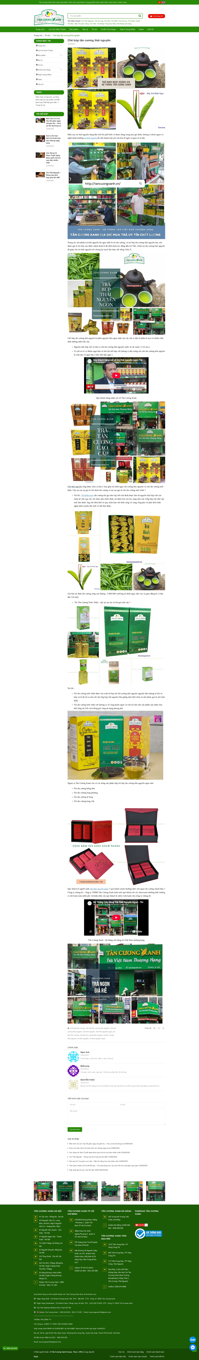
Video (141, 29)
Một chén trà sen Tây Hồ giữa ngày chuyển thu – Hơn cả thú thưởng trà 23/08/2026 (101, 1144)
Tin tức (94, 29)
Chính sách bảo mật (118, 1356)
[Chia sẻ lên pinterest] (163, 1028)
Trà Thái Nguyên (87, 21)
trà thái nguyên (90, 138)
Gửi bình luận (75, 1129)
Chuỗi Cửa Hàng (108, 29)
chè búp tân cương (77, 1028)
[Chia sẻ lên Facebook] (154, 1028)
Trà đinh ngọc (88, 495)
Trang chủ (40, 29)
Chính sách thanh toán (155, 1352)
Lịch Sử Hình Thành (57, 29)
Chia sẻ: (148, 1028)
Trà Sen (107, 21)
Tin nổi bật (42, 114)
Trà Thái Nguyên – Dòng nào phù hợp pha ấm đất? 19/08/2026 (93, 1157)
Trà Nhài (114, 21)
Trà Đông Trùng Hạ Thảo (106, 24)
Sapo (36, 1356)
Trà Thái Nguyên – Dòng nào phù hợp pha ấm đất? (53, 175)
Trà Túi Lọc (123, 21)
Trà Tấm (93, 24)
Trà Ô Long (99, 21)
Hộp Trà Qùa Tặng (82, 24)
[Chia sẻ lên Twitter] (159, 1028)
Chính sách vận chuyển (138, 1356)
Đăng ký (161, 7)
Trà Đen (71, 24)
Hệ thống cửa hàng (124, 24)
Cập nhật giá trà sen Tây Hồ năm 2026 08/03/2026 (88, 1170)
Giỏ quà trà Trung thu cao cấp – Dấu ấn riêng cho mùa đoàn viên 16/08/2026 (98, 1161)
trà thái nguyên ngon (97, 1038)
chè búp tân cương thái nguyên (97, 1028)
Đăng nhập (149, 7)
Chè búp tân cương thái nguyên (89, 40)
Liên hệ (150, 29)
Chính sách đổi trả (157, 1356)
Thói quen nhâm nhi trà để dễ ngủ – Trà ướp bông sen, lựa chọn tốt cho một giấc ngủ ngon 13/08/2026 (108, 1165)
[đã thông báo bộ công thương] (148, 1233)
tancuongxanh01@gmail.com (50, 1342)
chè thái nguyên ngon (99, 889)
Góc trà (121, 1352)
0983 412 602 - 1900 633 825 (56, 1337)
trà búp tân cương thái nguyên (91, 1035)
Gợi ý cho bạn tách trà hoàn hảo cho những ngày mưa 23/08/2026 (94, 1148)
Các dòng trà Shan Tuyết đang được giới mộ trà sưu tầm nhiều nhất (53, 158)
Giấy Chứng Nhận (127, 29)
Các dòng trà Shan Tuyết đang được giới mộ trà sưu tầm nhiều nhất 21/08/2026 (99, 1152)
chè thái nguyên (89, 1032)
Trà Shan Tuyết (134, 21)
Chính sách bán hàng (135, 1352)
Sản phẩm (73, 29)
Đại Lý (85, 29)
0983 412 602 (12, 1348)
